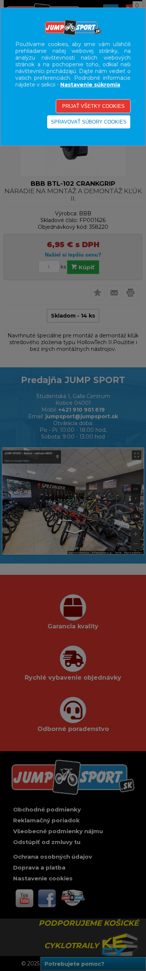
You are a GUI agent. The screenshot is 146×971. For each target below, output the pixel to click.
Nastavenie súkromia (90, 84)
